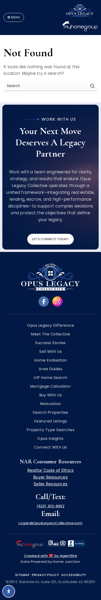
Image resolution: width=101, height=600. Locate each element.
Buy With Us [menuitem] (50, 395)
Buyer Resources (50, 477)
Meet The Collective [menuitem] (50, 334)
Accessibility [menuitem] (73, 575)
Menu (15, 17)
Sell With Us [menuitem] (50, 351)
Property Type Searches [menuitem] (50, 430)
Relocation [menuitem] (50, 403)
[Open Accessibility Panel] (8, 591)
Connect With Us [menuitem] (50, 447)
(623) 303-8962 (50, 506)
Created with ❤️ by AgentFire (50, 555)
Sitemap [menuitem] (22, 575)
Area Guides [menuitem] (50, 369)
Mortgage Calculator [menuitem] (50, 386)
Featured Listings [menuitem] (50, 421)
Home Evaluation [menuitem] (50, 360)
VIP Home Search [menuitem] (50, 377)
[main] (50, 51)
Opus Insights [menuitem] (50, 438)
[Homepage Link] (79, 17)
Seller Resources (50, 484)
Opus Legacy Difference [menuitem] (50, 325)
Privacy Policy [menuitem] (45, 575)
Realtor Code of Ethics (50, 470)
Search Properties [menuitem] (50, 412)
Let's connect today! (50, 239)
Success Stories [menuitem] (50, 343)
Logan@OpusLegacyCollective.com (50, 523)
